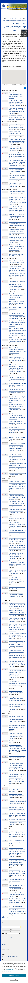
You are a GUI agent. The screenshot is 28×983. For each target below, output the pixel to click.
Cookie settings (9, 969)
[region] (14, 972)
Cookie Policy (9, 971)
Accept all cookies (14, 975)
